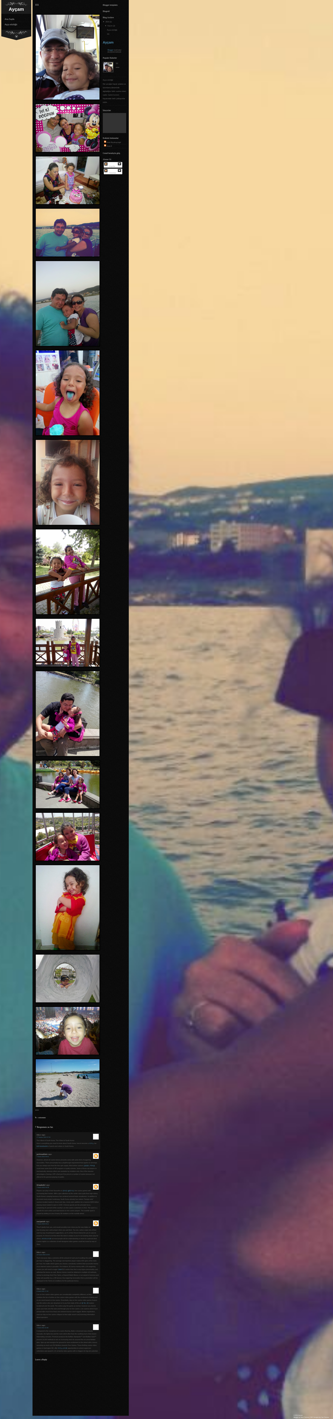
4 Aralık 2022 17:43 (42, 1291)
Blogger (110, 50)
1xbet (60, 1269)
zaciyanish (41, 1222)
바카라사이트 (46, 1239)
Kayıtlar (112, 166)
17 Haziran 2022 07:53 (43, 1137)
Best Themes (305, 1417)
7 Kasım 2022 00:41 (43, 1156)
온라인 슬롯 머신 (68, 1191)
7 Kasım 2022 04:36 (43, 1187)
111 (37, 4)
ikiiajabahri (41, 1185)
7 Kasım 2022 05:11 (43, 1224)
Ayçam (16, 9)
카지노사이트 (62, 1348)
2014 (107, 22)
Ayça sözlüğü (11, 24)
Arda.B (109, 146)
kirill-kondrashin (42, 1146)
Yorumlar (112, 173)
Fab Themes (325, 1417)
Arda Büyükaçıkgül (114, 142)
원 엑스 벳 (85, 1303)
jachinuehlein (42, 1154)
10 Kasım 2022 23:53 (43, 1254)
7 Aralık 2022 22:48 (42, 1327)
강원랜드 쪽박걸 (89, 1166)
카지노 (91, 1143)
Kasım (110, 26)
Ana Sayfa (9, 19)
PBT (311, 1417)
